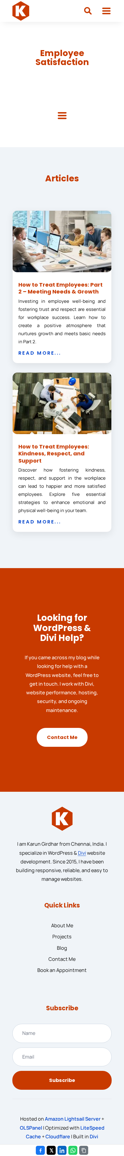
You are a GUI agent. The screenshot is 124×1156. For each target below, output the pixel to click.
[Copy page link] (83, 1150)
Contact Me (62, 737)
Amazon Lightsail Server (73, 1119)
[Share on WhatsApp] (72, 1150)
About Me (62, 925)
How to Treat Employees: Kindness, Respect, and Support (53, 453)
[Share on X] (51, 1150)
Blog (62, 948)
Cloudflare (57, 1136)
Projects (62, 936)
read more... (39, 353)
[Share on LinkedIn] (62, 1150)
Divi (82, 853)
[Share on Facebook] (40, 1150)
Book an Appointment (62, 970)
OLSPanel (31, 1128)
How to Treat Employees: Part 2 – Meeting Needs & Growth (60, 288)
